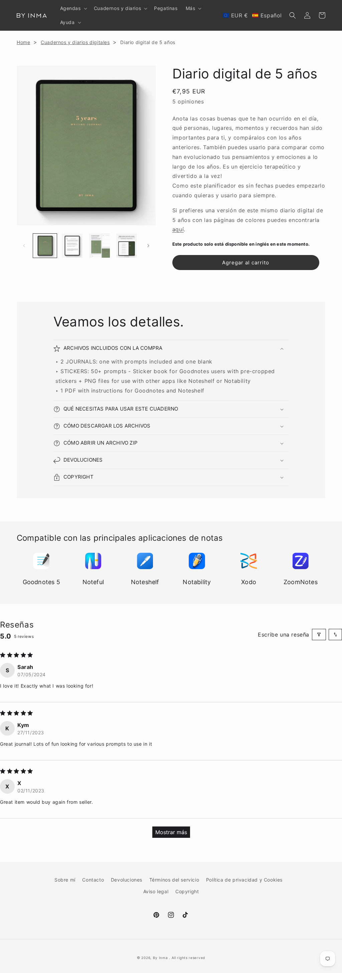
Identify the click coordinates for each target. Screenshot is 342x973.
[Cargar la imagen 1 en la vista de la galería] (45, 245)
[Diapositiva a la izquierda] (24, 245)
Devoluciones (126, 880)
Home (23, 42)
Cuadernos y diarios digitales (75, 42)
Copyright (187, 891)
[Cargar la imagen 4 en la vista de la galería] (126, 245)
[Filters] (319, 634)
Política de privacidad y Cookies (244, 880)
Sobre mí (64, 880)
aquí (178, 229)
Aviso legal (156, 891)
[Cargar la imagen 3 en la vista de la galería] (99, 245)
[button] (73, 8)
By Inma (160, 958)
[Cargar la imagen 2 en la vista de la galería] (72, 245)
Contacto (93, 880)
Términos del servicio (174, 880)
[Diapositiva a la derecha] (148, 245)
